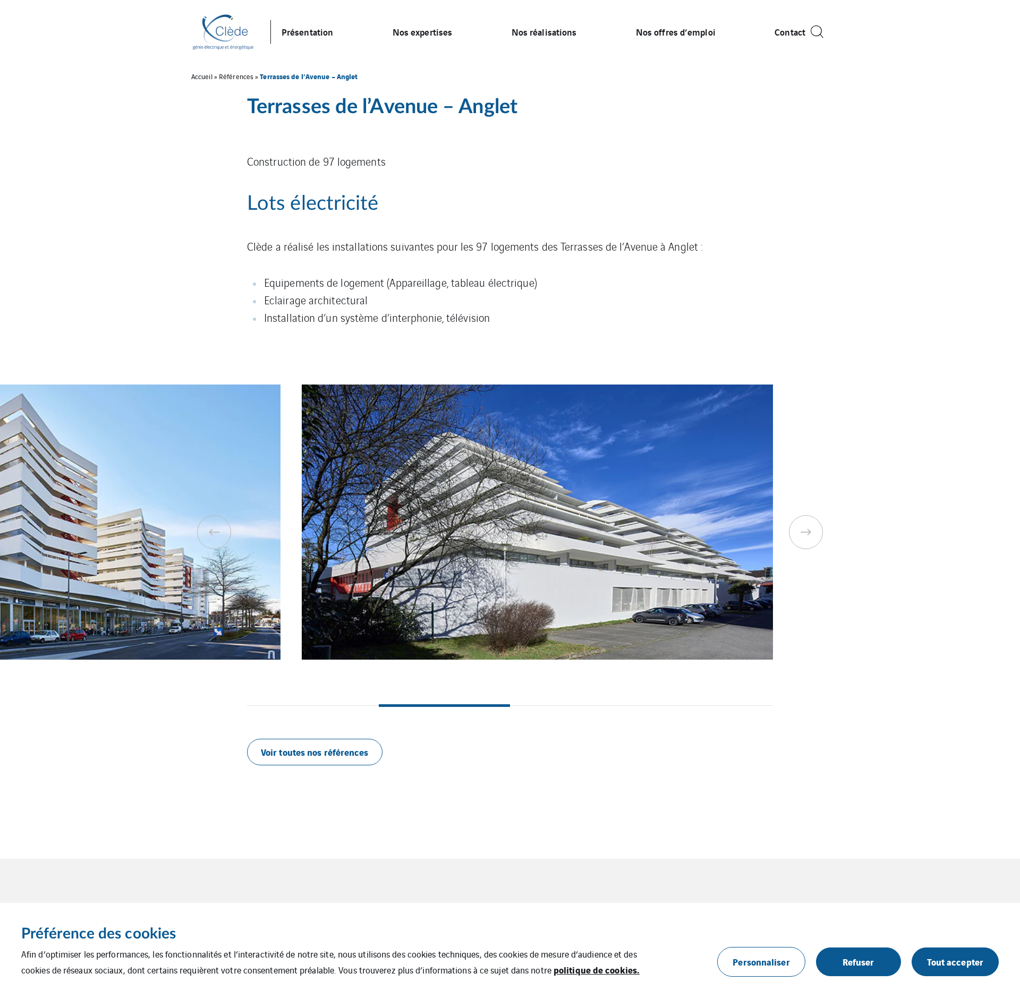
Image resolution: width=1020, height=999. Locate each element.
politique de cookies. (597, 969)
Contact (790, 31)
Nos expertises (422, 31)
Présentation (307, 31)
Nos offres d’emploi (676, 31)
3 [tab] (576, 705)
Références (236, 76)
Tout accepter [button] (955, 961)
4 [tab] (708, 705)
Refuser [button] (858, 961)
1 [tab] (313, 705)
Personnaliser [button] (761, 961)
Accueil (201, 76)
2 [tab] (445, 705)
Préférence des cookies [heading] (98, 933)
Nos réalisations (544, 31)
